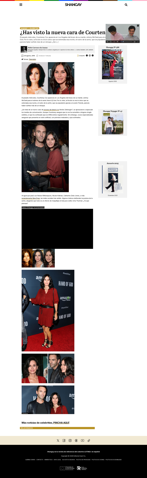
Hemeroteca (48, 459)
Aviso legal (57, 459)
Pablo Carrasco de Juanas (38, 48)
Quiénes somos (30, 459)
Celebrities (33, 28)
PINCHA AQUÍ (61, 422)
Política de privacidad (83, 459)
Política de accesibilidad (114, 459)
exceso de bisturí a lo (51, 110)
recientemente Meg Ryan (31, 198)
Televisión (32, 59)
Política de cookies (98, 459)
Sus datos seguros (68, 459)
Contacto (39, 459)
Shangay (24, 28)
